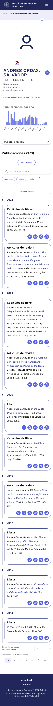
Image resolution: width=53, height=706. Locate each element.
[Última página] (45, 660)
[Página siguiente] (39, 660)
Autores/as (8, 179)
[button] (42, 20)
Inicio (5, 13)
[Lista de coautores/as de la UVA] (46, 236)
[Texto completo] (29, 427)
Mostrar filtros (26, 191)
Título (21, 179)
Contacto (26, 684)
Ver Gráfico (26, 162)
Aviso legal (26, 680)
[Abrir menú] (46, 5)
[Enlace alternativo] (35, 236)
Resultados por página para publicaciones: (10, 648)
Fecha (32, 179)
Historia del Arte (11, 87)
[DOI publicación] (24, 513)
